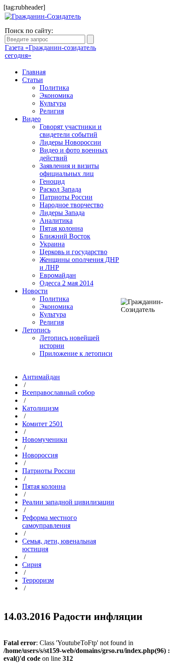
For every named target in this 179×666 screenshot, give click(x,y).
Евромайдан (58, 275)
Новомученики (44, 439)
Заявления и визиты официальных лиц (69, 169)
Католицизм (40, 408)
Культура (53, 103)
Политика (54, 87)
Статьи (32, 79)
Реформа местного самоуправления (49, 521)
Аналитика (56, 220)
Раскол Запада (60, 189)
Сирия (31, 564)
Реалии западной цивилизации (68, 502)
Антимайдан (41, 377)
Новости (35, 291)
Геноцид (52, 181)
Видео (31, 119)
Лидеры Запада (62, 212)
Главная (34, 72)
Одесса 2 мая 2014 (66, 283)
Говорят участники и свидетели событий (71, 130)
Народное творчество (71, 205)
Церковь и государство (73, 251)
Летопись (36, 330)
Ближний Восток (65, 236)
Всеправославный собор (58, 392)
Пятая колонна (61, 228)
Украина (52, 244)
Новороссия (40, 455)
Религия (52, 111)
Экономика (56, 95)
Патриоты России (66, 197)
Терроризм (38, 580)
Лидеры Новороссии (70, 142)
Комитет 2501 (42, 423)
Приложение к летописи (76, 353)
